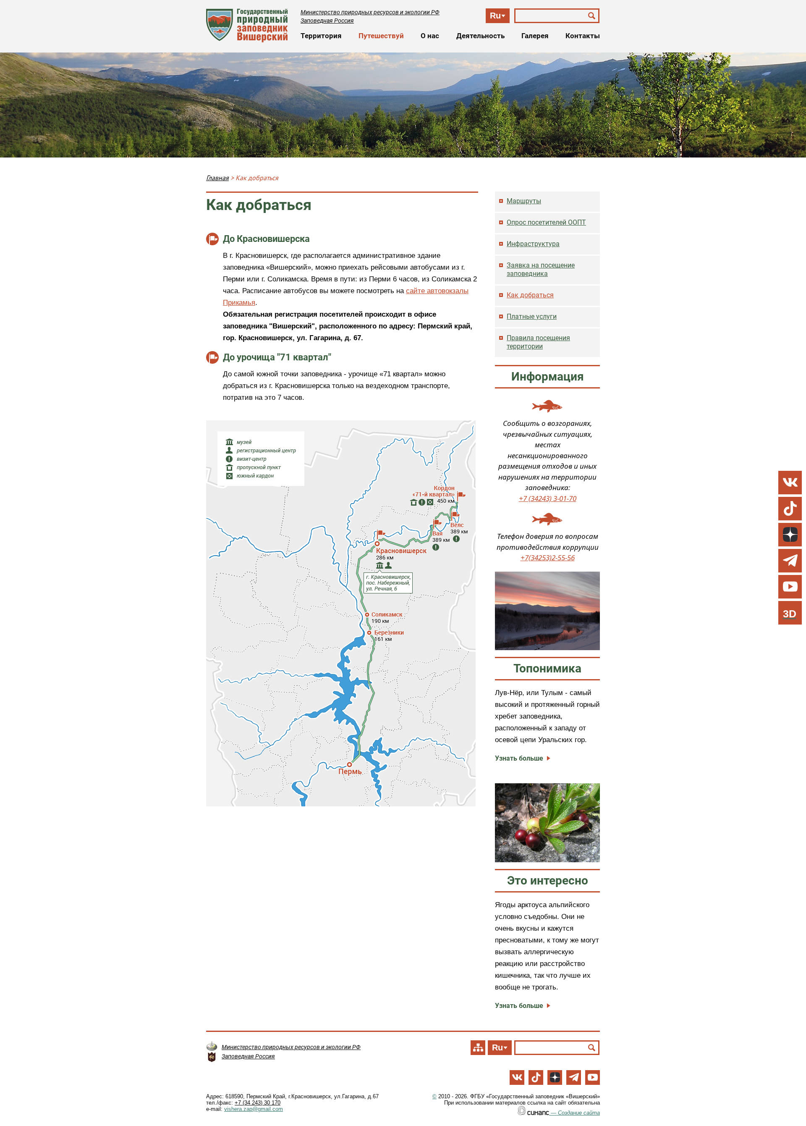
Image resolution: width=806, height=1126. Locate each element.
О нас (430, 35)
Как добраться (530, 295)
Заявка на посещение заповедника (541, 269)
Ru (495, 15)
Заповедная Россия (327, 20)
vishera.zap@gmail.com (253, 1109)
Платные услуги (532, 316)
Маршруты (524, 201)
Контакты (582, 35)
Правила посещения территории (538, 342)
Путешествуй (381, 35)
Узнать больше (519, 758)
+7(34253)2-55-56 (548, 557)
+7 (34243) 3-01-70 (547, 498)
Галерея (535, 35)
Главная (217, 177)
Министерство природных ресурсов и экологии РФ (370, 12)
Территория (321, 35)
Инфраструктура (533, 244)
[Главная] (247, 25)
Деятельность (480, 35)
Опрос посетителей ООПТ (546, 222)
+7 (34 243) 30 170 (257, 1103)
